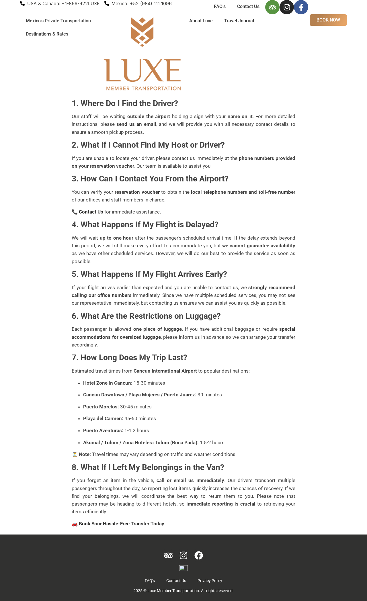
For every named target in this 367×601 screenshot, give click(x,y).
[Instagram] (287, 7)
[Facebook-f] (301, 7)
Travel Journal (239, 21)
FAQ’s (220, 6)
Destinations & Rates (47, 34)
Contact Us (248, 6)
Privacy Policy (210, 580)
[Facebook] (199, 555)
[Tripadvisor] (272, 7)
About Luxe (201, 21)
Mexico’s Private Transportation (58, 21)
